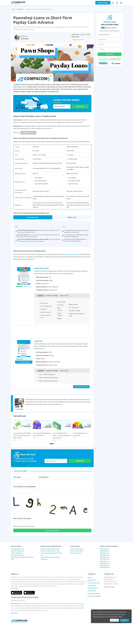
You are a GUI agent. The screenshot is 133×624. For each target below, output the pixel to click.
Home (13, 9)
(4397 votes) (27, 286)
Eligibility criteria (52, 295)
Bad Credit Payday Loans (17, 555)
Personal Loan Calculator (77, 551)
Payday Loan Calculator (76, 549)
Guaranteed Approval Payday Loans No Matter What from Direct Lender (22, 435)
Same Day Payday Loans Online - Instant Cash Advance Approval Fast (62, 435)
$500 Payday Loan (104, 557)
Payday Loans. (21, 87)
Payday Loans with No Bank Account (50, 549)
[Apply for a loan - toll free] (113, 3)
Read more (114, 620)
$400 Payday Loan (104, 555)
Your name (17, 477)
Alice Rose (24, 39)
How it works (92, 585)
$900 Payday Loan (104, 565)
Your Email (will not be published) (24, 486)
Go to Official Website (24, 362)
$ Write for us (92, 580)
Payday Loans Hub (78, 39)
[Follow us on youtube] (113, 587)
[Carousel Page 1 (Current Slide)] (51, 443)
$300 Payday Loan (104, 553)
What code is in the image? (22, 518)
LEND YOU (38, 341)
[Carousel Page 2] (54, 443)
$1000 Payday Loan (105, 567)
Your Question (44, 477)
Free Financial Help (93, 583)
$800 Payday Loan (104, 563)
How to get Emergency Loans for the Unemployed (50, 558)
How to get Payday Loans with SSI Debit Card (51, 554)
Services (41, 295)
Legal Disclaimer (93, 588)
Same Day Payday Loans (17, 549)
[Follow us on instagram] (105, 587)
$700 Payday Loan (104, 561)
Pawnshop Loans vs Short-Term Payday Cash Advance (38, 9)
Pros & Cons (64, 295)
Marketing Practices (94, 593)
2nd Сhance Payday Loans (18, 551)
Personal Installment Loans (71, 254)
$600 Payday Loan (104, 559)
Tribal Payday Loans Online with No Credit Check (22, 558)
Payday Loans (20, 9)
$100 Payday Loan (104, 549)
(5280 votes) (27, 359)
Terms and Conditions (94, 596)
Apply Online (102, 3)
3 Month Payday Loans (17, 553)
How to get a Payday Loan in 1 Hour (50, 551)
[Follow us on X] (110, 587)
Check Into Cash (41, 268)
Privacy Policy (114, 59)
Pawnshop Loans (32, 217)
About (90, 577)
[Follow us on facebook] (108, 587)
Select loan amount (62, 106)
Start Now (109, 54)
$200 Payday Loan (104, 551)
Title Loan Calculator (75, 553)
